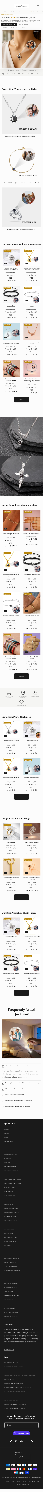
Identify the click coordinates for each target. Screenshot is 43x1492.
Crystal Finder (8, 1299)
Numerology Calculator (11, 1279)
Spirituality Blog (9, 1175)
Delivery (6, 1137)
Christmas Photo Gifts (11, 1237)
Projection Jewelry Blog (11, 1170)
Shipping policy (34, 1481)
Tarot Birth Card (9, 1291)
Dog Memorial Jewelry (10, 1216)
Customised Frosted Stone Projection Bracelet (11, 379)
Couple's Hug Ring (11, 842)
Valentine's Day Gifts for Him (12, 1183)
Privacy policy (10, 1481)
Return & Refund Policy (11, 1154)
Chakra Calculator (9, 1308)
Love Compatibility (9, 1274)
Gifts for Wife (8, 1191)
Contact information (22, 1484)
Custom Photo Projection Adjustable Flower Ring (31, 878)
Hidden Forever (12, 1477)
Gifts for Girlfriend (10, 1195)
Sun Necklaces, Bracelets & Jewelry (14, 1408)
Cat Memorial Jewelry (10, 1220)
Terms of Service (9, 1146)
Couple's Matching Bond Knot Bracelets (32, 616)
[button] (4, 6)
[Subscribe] (35, 1425)
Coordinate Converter (10, 1287)
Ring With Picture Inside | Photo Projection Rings (20, 229)
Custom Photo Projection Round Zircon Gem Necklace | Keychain (11, 342)
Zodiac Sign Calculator (11, 1266)
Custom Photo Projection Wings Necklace (31, 342)
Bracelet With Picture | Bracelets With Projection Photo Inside (20, 183)
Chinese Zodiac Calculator (12, 1270)
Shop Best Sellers (23, 24)
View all (21, 399)
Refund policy (36, 1477)
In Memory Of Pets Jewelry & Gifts (14, 1383)
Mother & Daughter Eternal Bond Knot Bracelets (11, 534)
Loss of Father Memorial (11, 1208)
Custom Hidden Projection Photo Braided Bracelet (11, 305)
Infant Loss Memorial (10, 1225)
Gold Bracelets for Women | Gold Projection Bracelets (20, 1375)
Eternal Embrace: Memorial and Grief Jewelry (17, 1387)
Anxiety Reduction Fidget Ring (32, 842)
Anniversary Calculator (11, 1283)
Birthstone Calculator (11, 1254)
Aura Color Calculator (11, 1304)
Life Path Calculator (10, 1262)
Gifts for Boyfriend (10, 1200)
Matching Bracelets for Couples (13, 1366)
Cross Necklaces (9, 1371)
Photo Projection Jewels (11, 1362)
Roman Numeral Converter (12, 1250)
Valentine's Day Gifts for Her (12, 1179)
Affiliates (7, 1162)
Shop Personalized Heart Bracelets (14, 1391)
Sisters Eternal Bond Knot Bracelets (31, 533)
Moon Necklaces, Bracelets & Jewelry (15, 1404)
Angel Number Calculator (11, 1258)
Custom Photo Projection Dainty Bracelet (32, 305)
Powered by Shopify (24, 1477)
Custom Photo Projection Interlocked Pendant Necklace (11, 269)
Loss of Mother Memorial (11, 1212)
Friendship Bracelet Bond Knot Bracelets (32, 657)
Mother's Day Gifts (9, 1229)
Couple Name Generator (11, 1312)
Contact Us (7, 1158)
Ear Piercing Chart (9, 1245)
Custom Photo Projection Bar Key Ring (11, 878)
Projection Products (10, 1166)
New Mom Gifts (8, 1204)
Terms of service (22, 1481)
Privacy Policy (8, 1150)
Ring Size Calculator (10, 1241)
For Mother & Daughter (11, 1400)
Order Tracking (8, 1141)
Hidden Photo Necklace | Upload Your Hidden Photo (11, 741)
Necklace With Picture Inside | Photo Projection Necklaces (20, 136)
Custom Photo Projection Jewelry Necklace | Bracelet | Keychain (32, 269)
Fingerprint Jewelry (10, 1379)
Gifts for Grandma (9, 1187)
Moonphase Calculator (11, 1316)
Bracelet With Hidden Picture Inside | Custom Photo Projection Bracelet (32, 380)
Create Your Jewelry (7, 24)
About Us (7, 1133)
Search (6, 1129)
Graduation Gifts (9, 1233)
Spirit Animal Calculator (11, 1295)
